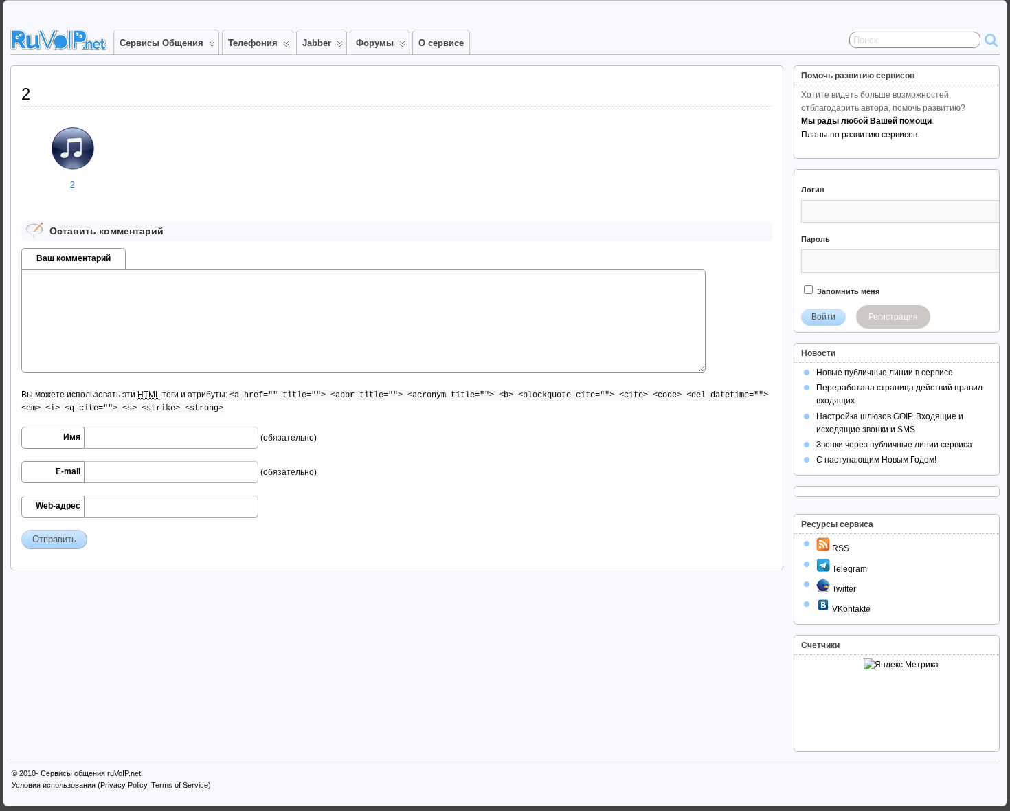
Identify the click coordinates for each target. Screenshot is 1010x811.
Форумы (375, 43)
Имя (71, 437)
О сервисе (441, 43)
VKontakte (850, 609)
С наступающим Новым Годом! (876, 460)
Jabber (316, 43)
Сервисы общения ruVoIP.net (91, 773)
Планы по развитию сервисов (859, 135)
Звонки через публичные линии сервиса (894, 444)
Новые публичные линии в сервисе (884, 372)
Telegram (848, 569)
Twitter (843, 589)
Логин (812, 190)
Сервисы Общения (161, 43)
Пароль (815, 239)
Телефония (253, 43)
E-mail (68, 471)
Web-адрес (58, 506)
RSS (839, 548)
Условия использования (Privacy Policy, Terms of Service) (111, 785)
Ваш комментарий (73, 258)
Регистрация (893, 317)
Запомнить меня (847, 291)
